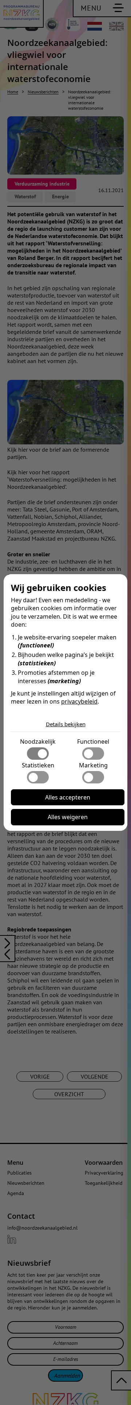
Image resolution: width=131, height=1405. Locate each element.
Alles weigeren (68, 817)
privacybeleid (79, 701)
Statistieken (38, 765)
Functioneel (93, 741)
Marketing (93, 765)
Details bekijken (66, 724)
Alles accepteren (67, 797)
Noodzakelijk (38, 741)
